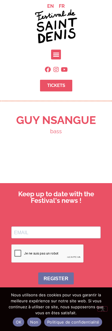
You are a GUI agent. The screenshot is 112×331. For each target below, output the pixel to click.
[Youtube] (64, 69)
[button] (56, 54)
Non (34, 322)
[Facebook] (48, 69)
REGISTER (56, 278)
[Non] (102, 309)
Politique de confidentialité (73, 322)
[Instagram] (56, 69)
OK (19, 322)
